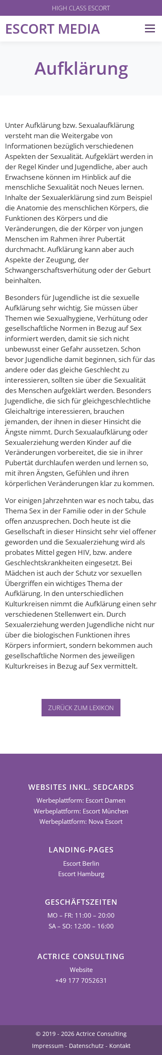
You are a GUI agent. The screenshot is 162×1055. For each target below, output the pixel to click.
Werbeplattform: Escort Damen (81, 800)
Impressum (48, 1046)
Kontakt (119, 1046)
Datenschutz (86, 1046)
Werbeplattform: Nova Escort (81, 821)
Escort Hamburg (81, 874)
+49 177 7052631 (81, 980)
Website (81, 970)
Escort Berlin (81, 863)
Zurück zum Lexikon (81, 707)
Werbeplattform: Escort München (81, 811)
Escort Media (52, 28)
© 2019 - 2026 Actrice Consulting (81, 1034)
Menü (149, 28)
